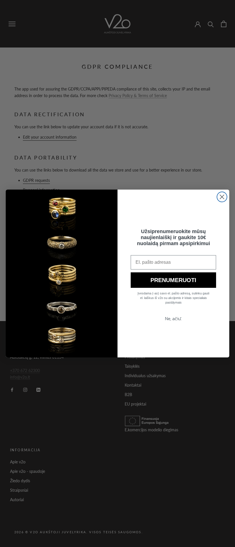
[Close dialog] (222, 197)
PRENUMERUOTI (173, 280)
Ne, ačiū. (173, 318)
